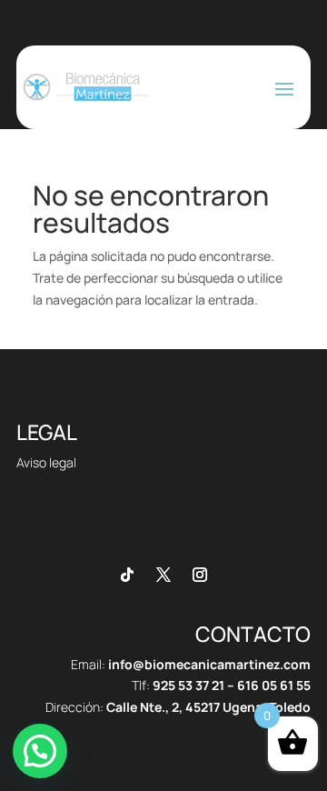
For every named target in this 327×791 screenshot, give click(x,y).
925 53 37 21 (188, 685)
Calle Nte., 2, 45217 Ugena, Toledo (208, 707)
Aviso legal (46, 462)
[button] (40, 751)
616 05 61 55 (274, 685)
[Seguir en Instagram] (199, 574)
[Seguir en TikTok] (127, 574)
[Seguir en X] (163, 574)
